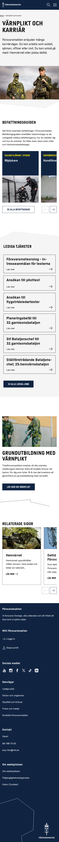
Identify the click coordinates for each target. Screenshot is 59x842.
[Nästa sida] (53, 209)
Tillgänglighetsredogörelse (15, 778)
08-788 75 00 (9, 744)
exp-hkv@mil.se (10, 750)
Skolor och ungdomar (13, 696)
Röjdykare (11, 160)
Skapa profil (12, 648)
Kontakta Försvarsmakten (15, 715)
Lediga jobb (8, 689)
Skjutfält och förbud (12, 702)
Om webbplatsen (11, 771)
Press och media (10, 709)
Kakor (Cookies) (10, 784)
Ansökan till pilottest (23, 280)
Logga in (10, 639)
